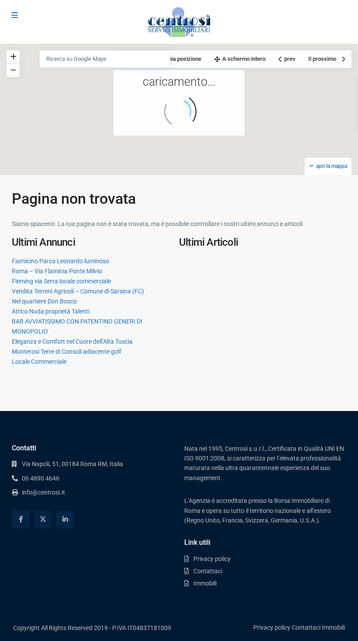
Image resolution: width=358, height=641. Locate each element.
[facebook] (21, 520)
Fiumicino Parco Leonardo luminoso (60, 261)
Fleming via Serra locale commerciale (61, 281)
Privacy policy (212, 558)
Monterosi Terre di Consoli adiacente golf (66, 351)
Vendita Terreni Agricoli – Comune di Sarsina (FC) (78, 291)
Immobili (205, 583)
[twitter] (43, 520)
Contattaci (207, 571)
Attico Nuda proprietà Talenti (51, 311)
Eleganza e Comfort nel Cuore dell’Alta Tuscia (72, 341)
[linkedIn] (65, 520)
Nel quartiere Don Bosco (44, 301)
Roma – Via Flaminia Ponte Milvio (57, 271)
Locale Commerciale (39, 361)
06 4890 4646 (40, 478)
